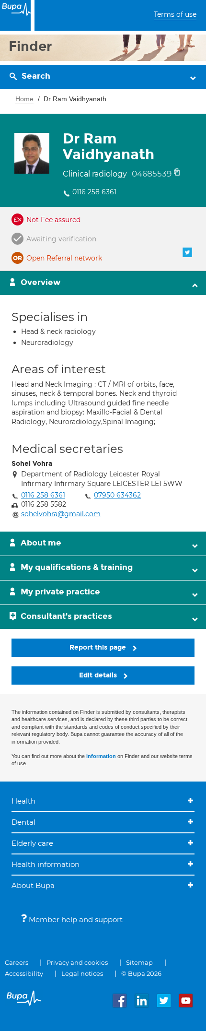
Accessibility (24, 973)
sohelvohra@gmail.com (61, 514)
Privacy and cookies (77, 962)
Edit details (99, 675)
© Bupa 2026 (141, 973)
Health (23, 801)
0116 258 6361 (94, 192)
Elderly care (32, 843)
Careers (16, 962)
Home (24, 99)
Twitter (187, 252)
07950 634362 (117, 495)
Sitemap (139, 962)
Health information (45, 864)
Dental (23, 822)
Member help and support (75, 919)
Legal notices (82, 973)
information (101, 756)
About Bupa (33, 885)
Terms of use (175, 14)
